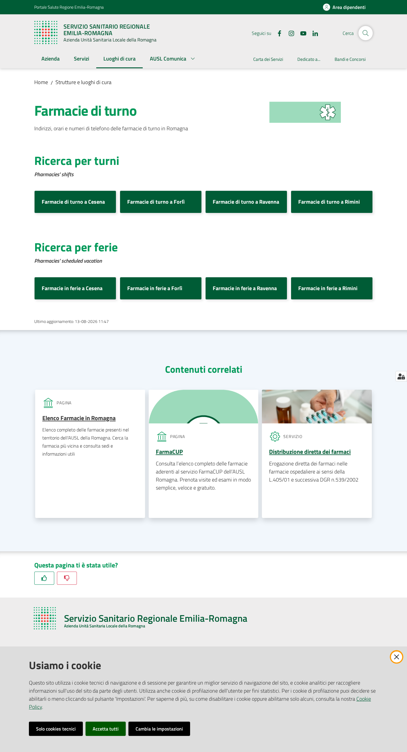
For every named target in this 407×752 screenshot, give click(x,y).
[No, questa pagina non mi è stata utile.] (67, 578)
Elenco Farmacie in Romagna (79, 418)
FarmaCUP (169, 451)
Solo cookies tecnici (56, 728)
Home (41, 82)
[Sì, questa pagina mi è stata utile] (44, 578)
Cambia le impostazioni (159, 728)
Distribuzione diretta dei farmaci (310, 451)
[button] (365, 33)
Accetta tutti (106, 728)
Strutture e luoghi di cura (83, 82)
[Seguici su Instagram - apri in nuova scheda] (289, 32)
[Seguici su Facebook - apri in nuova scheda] (277, 32)
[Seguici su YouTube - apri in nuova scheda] (301, 32)
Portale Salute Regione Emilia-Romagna (69, 7)
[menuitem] (50, 59)
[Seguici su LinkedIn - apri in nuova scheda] (313, 32)
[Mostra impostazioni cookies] (401, 376)
